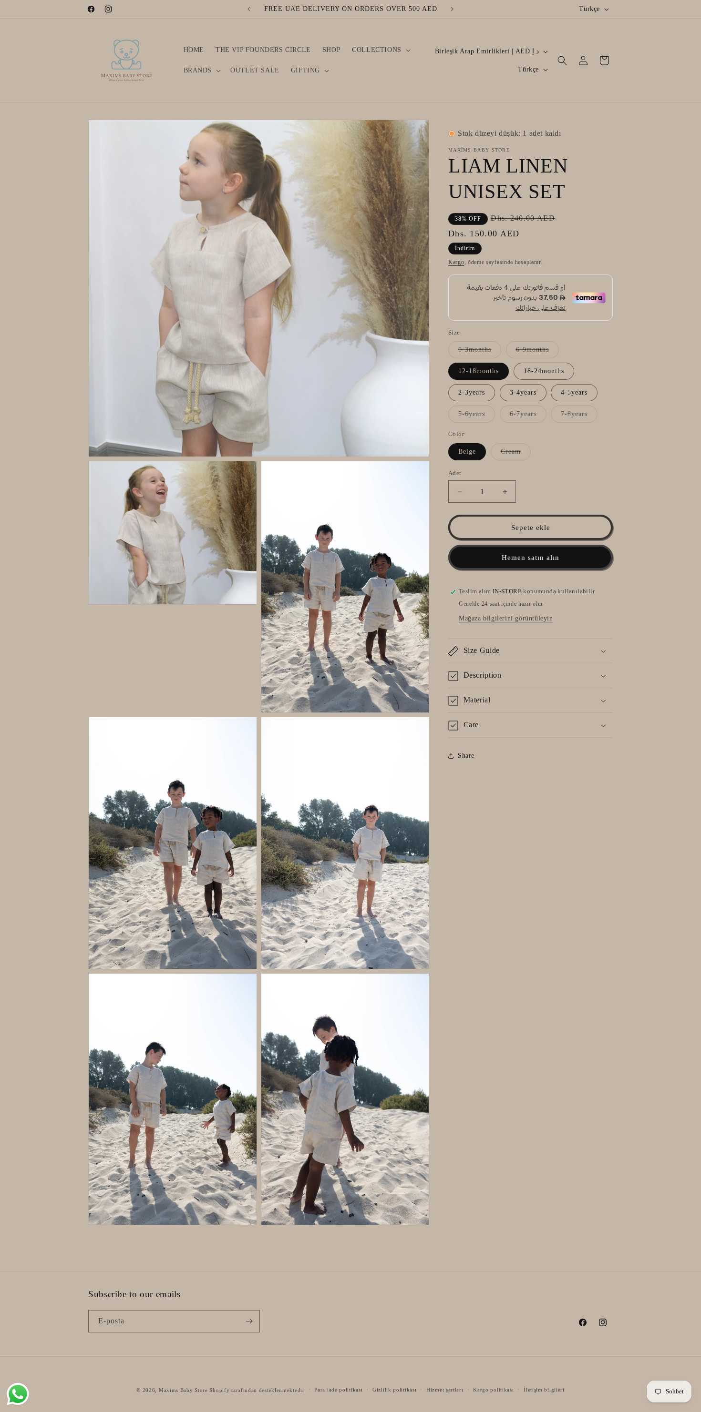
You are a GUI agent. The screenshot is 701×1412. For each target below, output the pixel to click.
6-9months (537, 352)
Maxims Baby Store (183, 1390)
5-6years (476, 416)
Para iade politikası (338, 1389)
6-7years (528, 416)
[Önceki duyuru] (248, 9)
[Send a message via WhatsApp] (18, 1394)
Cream (516, 453)
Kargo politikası (493, 1389)
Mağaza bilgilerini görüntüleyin (506, 618)
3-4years (523, 392)
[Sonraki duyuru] (452, 9)
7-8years (579, 416)
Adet (455, 473)
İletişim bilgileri (544, 1389)
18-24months (544, 371)
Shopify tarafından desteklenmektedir (256, 1390)
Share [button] (466, 755)
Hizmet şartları (445, 1389)
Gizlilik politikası (394, 1389)
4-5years (574, 392)
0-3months (479, 352)
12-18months (478, 371)
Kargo (456, 262)
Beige (467, 451)
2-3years (471, 392)
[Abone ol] (248, 1321)
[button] (380, 50)
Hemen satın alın (530, 557)
